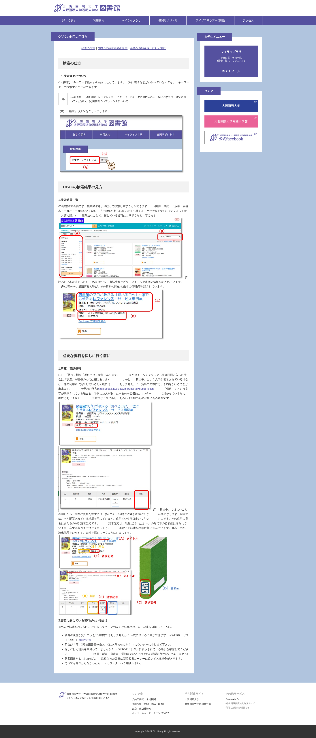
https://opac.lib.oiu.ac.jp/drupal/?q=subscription (126, 388)
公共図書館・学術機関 (144, 699)
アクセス (248, 20)
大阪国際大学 (192, 699)
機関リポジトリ (168, 20)
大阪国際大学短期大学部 (198, 704)
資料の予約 (85, 639)
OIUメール (233, 71)
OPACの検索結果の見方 (112, 48)
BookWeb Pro (232, 699)
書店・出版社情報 (141, 708)
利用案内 (98, 20)
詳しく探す (69, 20)
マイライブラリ (131, 20)
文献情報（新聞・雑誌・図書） (148, 704)
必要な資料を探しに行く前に (148, 48)
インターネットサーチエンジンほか (151, 713)
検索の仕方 (88, 48)
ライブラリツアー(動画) (210, 20)
